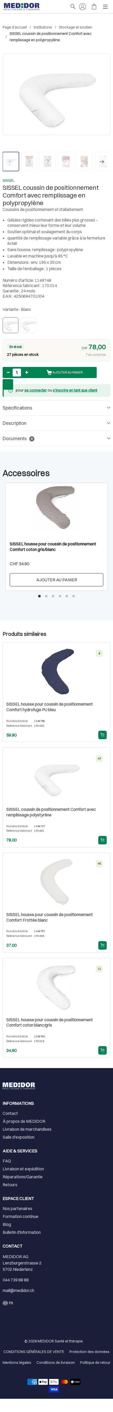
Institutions (43, 27)
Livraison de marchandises (27, 1129)
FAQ (7, 1160)
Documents (18, 438)
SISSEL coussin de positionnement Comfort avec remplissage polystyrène (51, 812)
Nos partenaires (17, 1208)
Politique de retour (95, 1362)
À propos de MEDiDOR (24, 1121)
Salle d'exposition (18, 1137)
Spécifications (17, 408)
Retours (10, 1184)
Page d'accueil (15, 27)
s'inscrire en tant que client (75, 390)
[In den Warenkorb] (102, 735)
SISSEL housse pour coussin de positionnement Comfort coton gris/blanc (53, 546)
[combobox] (8, 1303)
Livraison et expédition (23, 1168)
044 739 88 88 (16, 1279)
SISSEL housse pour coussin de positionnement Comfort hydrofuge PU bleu (49, 706)
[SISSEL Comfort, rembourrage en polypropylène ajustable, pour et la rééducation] (56, 94)
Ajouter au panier (56, 579)
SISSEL (8, 180)
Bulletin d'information (22, 1232)
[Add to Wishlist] (8, 384)
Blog (7, 1224)
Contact (10, 1113)
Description (15, 423)
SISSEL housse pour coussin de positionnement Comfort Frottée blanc (49, 917)
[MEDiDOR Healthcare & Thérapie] (34, 6)
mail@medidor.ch (18, 1290)
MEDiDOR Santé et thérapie (60, 1341)
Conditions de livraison (56, 1362)
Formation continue (20, 1216)
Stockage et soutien (75, 27)
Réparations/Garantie (23, 1176)
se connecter (35, 390)
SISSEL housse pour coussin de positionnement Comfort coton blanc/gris (49, 1022)
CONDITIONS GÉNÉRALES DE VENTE (33, 1351)
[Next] (102, 161)
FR (11, 1303)
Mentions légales (17, 1362)
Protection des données (89, 1351)
